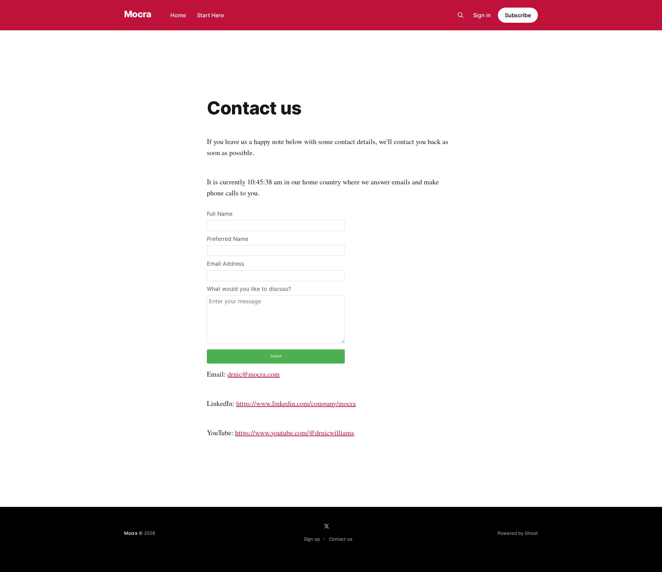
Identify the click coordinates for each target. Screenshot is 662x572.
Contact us (340, 539)
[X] (326, 526)
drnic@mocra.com (254, 374)
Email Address (225, 263)
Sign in (482, 15)
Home (178, 15)
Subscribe (518, 15)
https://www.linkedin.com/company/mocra (296, 403)
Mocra (137, 14)
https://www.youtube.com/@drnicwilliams (294, 432)
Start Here (210, 15)
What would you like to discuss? (249, 288)
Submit (276, 356)
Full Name (219, 213)
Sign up (312, 539)
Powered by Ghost (518, 533)
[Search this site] (460, 15)
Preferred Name (227, 238)
